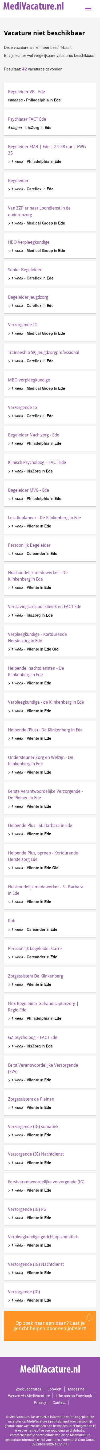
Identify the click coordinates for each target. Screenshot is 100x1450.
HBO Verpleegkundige (29, 242)
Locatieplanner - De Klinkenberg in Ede (44, 517)
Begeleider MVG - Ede (28, 490)
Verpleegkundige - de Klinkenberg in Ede (46, 702)
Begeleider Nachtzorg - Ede (33, 435)
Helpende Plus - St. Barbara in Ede (40, 825)
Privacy (40, 1402)
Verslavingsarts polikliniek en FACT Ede (44, 606)
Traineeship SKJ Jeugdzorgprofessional (43, 352)
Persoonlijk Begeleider (29, 545)
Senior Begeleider (25, 269)
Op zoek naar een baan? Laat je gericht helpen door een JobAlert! (50, 1325)
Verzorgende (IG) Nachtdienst (36, 1154)
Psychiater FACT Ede (27, 119)
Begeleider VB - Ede (26, 91)
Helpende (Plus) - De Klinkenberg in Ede (45, 729)
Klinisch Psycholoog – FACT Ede (37, 462)
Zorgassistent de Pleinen (31, 1099)
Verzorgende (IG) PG (27, 1209)
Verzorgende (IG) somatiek (33, 1126)
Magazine (76, 1389)
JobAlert (54, 1389)
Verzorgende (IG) (24, 1291)
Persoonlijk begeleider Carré (35, 948)
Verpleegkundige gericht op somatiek (43, 1236)
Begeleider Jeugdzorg (28, 297)
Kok (11, 920)
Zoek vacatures (28, 1389)
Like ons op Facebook (74, 1396)
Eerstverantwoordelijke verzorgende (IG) (46, 1181)
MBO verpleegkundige (29, 380)
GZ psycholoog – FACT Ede (32, 1037)
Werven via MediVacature (29, 1396)
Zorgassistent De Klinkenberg (35, 976)
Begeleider (18, 180)
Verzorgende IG (22, 324)
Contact (59, 1402)
